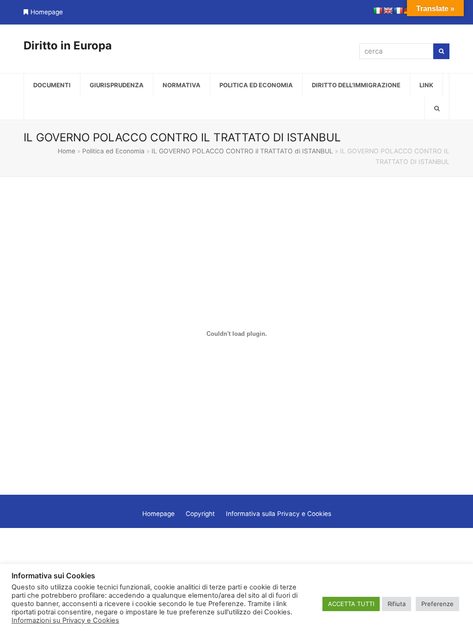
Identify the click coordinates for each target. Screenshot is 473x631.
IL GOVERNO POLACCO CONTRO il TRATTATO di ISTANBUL (242, 151)
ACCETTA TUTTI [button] (351, 603)
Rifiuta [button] (397, 603)
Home (66, 151)
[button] (437, 108)
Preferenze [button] (437, 603)
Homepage (46, 12)
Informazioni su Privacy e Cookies (65, 620)
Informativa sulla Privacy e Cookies (278, 513)
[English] (388, 10)
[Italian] (377, 10)
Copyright (200, 513)
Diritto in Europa (68, 45)
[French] (398, 10)
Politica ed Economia (113, 151)
